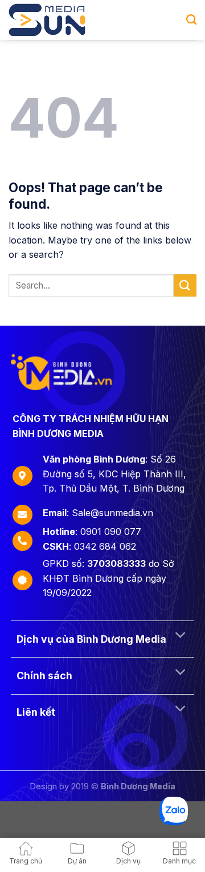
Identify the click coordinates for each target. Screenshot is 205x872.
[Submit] (185, 285)
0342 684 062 (105, 546)
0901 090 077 (110, 531)
